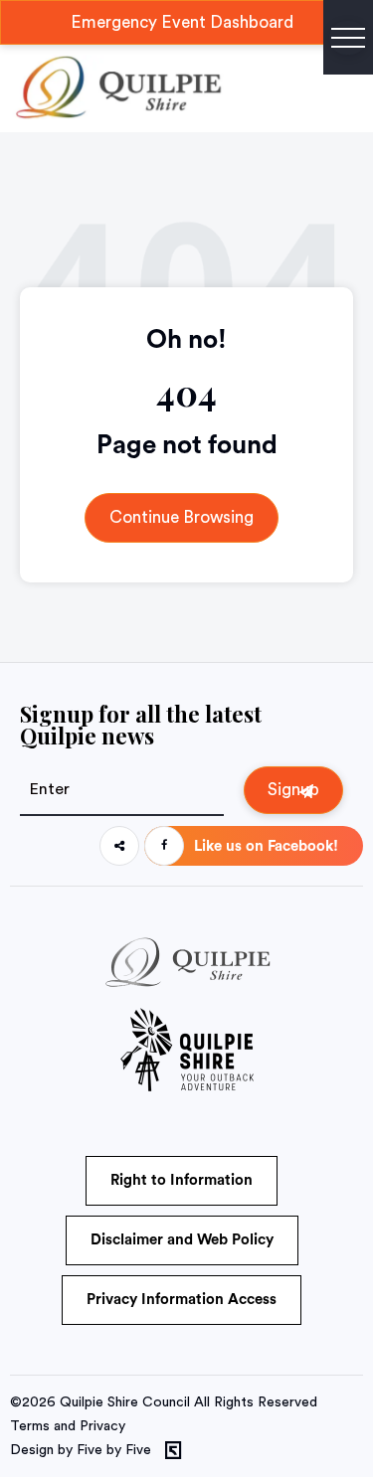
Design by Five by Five (80, 1450)
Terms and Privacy (67, 1426)
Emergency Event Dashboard (182, 22)
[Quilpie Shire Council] (117, 114)
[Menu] (348, 38)
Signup (293, 789)
